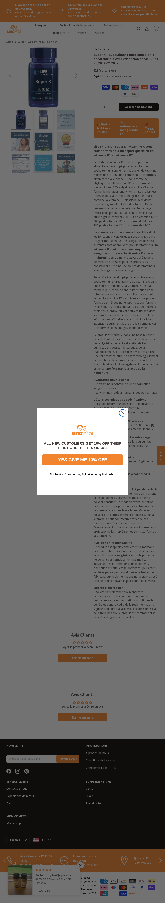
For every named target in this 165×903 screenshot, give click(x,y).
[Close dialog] (122, 412)
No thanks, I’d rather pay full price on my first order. (82, 474)
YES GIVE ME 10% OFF (82, 459)
